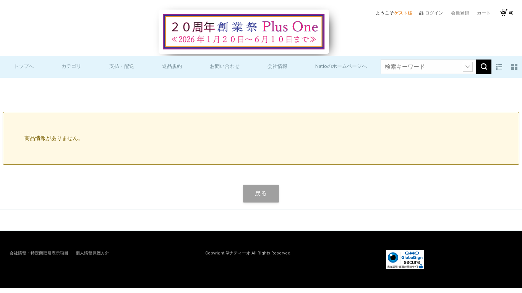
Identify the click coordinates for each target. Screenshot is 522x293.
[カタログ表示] (514, 67)
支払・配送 (121, 66)
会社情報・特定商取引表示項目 (40, 253)
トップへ (24, 66)
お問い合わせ (225, 66)
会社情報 (277, 66)
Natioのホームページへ (341, 66)
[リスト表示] (499, 67)
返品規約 (172, 66)
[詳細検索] (468, 67)
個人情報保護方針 (92, 253)
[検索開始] (483, 67)
